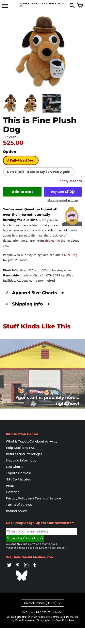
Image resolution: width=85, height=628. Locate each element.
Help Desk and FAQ (21, 447)
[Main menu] (5, 6)
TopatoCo (55, 612)
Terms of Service (19, 504)
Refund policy (16, 511)
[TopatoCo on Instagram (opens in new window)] (26, 568)
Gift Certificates (18, 479)
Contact (12, 492)
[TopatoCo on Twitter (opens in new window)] (9, 568)
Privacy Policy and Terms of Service (33, 498)
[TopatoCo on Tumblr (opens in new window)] (34, 568)
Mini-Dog (70, 255)
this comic (52, 240)
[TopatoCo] (43, 5)
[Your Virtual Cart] (80, 6)
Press (10, 485)
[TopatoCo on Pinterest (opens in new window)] (17, 568)
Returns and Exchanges (24, 454)
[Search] (72, 6)
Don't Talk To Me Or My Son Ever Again (38, 171)
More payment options (63, 200)
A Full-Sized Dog (20, 160)
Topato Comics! (18, 473)
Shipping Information (22, 460)
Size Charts (14, 466)
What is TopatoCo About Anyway (31, 441)
